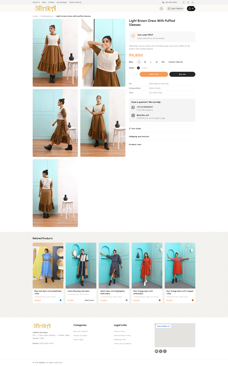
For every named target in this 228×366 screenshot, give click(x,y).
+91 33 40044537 (145, 107)
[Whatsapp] (165, 351)
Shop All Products (80, 331)
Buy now (182, 74)
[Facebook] (156, 351)
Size (131, 62)
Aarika (42, 362)
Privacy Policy (119, 331)
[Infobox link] (169, 2)
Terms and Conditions (122, 343)
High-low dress (152, 297)
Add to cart (153, 74)
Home (35, 16)
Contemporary (47, 16)
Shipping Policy (120, 339)
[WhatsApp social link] (192, 2)
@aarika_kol (143, 115)
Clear (145, 68)
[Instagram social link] (188, 2)
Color (131, 68)
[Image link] (41, 326)
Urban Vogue (78, 339)
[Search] (161, 8)
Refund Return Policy (122, 335)
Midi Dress (51, 297)
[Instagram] (160, 351)
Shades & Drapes (80, 335)
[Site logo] (45, 8)
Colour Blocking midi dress (78, 291)
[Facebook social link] (183, 2)
